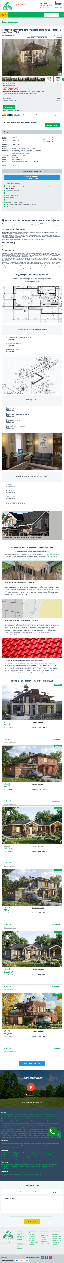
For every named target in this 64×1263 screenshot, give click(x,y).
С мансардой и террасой (7, 1127)
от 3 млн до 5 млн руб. (14, 1174)
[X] (10, 115)
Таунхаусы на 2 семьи (15, 1133)
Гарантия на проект (42, 37)
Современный (15, 165)
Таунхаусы (28, 1152)
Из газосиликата (5, 1129)
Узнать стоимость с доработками (32, 177)
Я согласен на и (27, 1216)
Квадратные (40, 1152)
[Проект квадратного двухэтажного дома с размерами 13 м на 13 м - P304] (32, 57)
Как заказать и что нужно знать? (39, 36)
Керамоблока (32, 1236)
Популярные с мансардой (7, 1137)
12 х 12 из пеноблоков (53, 1154)
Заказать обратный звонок (22, 5)
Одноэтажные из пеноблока (23, 1123)
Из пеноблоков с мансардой (35, 1129)
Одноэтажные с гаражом (53, 1118)
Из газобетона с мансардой (23, 1120)
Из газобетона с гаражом (52, 1123)
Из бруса (9, 1135)
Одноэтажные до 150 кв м (38, 1123)
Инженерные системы (20, 1237)
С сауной (3, 1135)
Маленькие (19, 1147)
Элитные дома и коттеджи (8, 1147)
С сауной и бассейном (50, 1114)
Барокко (33, 1166)
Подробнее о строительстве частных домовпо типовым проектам (32, 1103)
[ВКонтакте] (3, 115)
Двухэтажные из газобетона (8, 1125)
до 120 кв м (26, 1147)
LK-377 (7, 845)
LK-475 (7, 1031)
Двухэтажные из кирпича (8, 1123)
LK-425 (7, 969)
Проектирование (21, 14)
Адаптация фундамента (55, 1234)
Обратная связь (33, 5)
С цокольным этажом (27, 1114)
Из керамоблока (44, 1235)
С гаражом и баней (39, 1131)
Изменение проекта (56, 1236)
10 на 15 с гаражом (15, 1159)
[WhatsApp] (15, 115)
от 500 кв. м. (55, 1143)
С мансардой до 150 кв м (23, 1145)
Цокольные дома (31, 1127)
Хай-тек (3, 1164)
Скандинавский (18, 1164)
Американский (46, 1164)
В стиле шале (44, 1241)
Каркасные (15, 1135)
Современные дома (6, 1166)
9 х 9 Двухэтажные (23, 1154)
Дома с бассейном (35, 1137)
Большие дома (41, 1127)
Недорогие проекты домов (47, 1137)
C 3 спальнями (18, 1116)
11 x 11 (18, 1152)
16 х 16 (34, 1152)
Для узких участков (49, 1152)
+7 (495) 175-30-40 (20, 4)
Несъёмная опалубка (31, 1245)
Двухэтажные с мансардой (26, 1135)
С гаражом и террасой (20, 1127)
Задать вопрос (53, 115)
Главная (4, 22)
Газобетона (31, 1234)
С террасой (58, 1137)
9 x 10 (30, 1154)
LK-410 (7, 907)
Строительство (30, 14)
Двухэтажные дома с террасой (19, 1129)
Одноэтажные (26, 1116)
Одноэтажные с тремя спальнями (10, 1131)
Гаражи (51, 1166)
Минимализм (54, 1164)
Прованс (38, 1166)
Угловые (14, 1145)
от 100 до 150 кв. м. (13, 1143)
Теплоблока (32, 1238)
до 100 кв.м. (4, 1143)
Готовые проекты (45, 1231)
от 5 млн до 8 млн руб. (27, 1174)
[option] (32, 57)
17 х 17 (34, 1159)
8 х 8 (2, 1152)
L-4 (5, 722)
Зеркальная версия (28, 115)
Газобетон (3, 1114)
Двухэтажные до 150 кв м (8, 1120)
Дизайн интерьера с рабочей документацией (32, 476)
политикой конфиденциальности (42, 1216)
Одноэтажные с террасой (53, 1120)
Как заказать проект (57, 1240)
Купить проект (9, 107)
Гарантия (54, 1244)
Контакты (19, 1248)
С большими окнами (52, 1116)
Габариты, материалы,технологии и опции (18, 132)
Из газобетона (44, 1233)
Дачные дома (19, 1137)
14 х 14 (7, 1159)
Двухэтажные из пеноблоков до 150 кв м (41, 1145)
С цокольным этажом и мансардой (26, 1125)
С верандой (4, 1116)
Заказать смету (38, 722)
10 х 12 (15, 1154)
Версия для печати (41, 115)
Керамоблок (10, 1114)
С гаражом (17, 1114)
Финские (14, 1166)
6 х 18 (30, 1159)
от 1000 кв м (56, 1145)
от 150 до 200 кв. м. (25, 1143)
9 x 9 (5, 1152)
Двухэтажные (35, 1116)
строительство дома (52, 554)
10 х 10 (9, 1152)
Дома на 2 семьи (26, 1133)
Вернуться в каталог (32, 1063)
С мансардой (43, 1116)
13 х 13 (3, 1159)
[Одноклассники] (5, 115)
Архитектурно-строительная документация (32, 329)
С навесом (26, 1137)
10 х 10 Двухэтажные (6, 1154)
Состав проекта (30, 37)
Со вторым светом (39, 1114)
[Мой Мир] (8, 115)
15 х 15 (22, 1152)
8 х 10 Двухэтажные (30, 1156)
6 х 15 (26, 1159)
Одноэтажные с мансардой (39, 1118)
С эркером (11, 1116)
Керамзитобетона (33, 1242)
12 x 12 (14, 1152)
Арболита (31, 1240)
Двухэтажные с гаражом (7, 1118)
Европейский (9, 1164)
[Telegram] (19, 115)
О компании (20, 1231)
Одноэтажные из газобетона (38, 1120)
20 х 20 (22, 1159)
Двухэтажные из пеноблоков (23, 1118)
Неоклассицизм (5, 1168)
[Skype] (17, 115)
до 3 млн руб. (4, 1174)
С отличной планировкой (38, 1133)
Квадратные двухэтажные (43, 1156)
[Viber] (12, 115)
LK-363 (7, 784)
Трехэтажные (4, 1133)
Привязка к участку (56, 1238)
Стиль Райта (29, 1164)
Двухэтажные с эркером (26, 1131)
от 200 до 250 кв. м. (36, 1143)
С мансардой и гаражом (42, 1125)
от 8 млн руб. (37, 1174)
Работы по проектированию (21, 1243)
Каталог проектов (3, 15)
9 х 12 (45, 1154)
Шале (24, 1164)
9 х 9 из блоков (55, 1156)
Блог (18, 1246)
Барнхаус (27, 1166)
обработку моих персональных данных (21, 1216)
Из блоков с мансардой (40, 1135)
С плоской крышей (45, 1243)
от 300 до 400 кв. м (47, 1143)
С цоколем (43, 1239)
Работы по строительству (20, 1240)
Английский (21, 1166)
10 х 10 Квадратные (38, 1154)
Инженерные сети (32, 399)
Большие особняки (6, 1145)
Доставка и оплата (56, 1242)
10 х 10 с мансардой (6, 1156)
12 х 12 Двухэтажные (18, 1156)
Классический (37, 1164)
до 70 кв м (32, 1147)
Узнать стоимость (52, 125)
